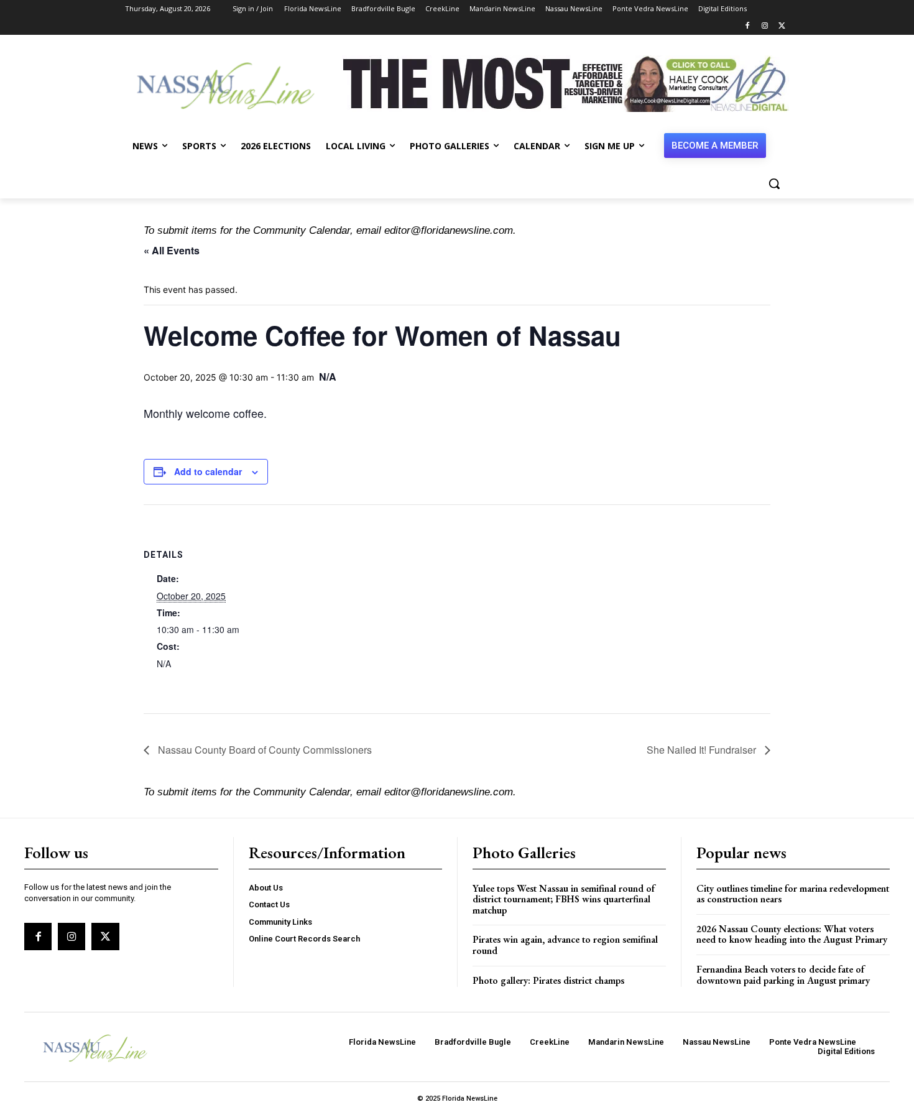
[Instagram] (764, 26)
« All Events (172, 250)
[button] (774, 183)
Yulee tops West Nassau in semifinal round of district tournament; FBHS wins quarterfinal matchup (564, 899)
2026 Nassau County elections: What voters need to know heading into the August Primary (791, 934)
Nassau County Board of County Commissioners (263, 750)
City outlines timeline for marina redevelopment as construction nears (792, 894)
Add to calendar (208, 471)
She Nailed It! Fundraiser (703, 750)
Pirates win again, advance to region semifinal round (565, 945)
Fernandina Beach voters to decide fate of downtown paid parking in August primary (783, 975)
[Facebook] (748, 26)
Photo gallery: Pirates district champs (548, 980)
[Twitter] (782, 26)
